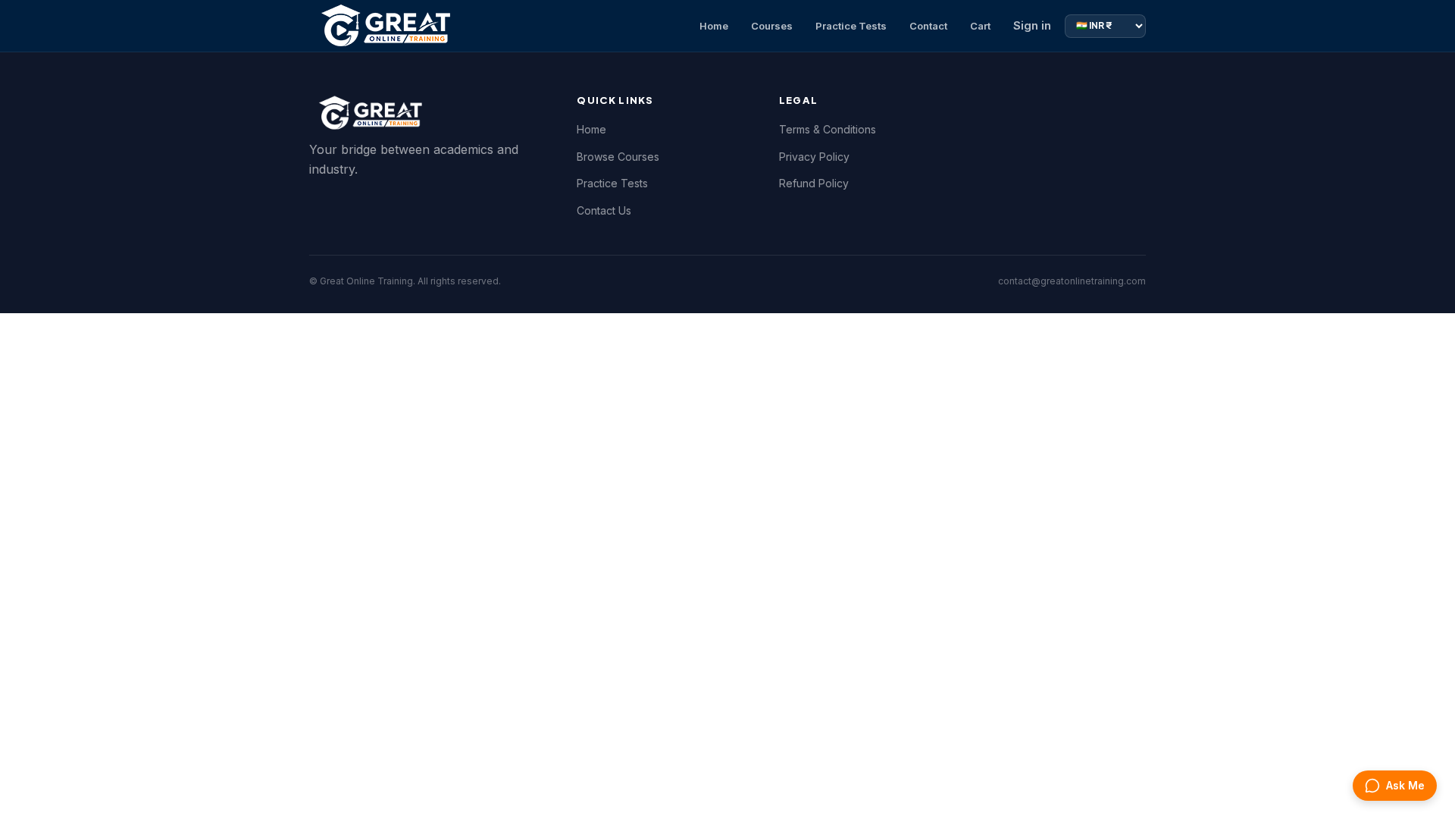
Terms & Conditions (827, 129)
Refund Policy (814, 183)
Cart (980, 26)
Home (713, 26)
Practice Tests (851, 26)
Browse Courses (618, 156)
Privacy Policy (814, 156)
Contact (928, 26)
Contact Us (604, 210)
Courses (772, 26)
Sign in (1032, 25)
